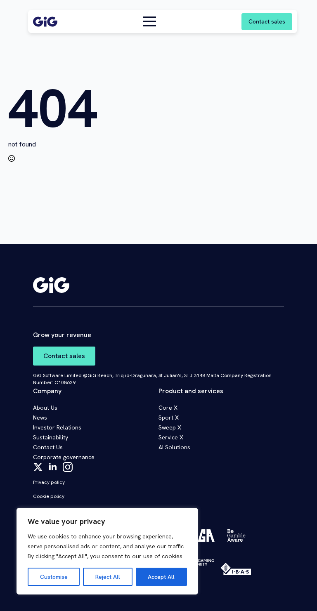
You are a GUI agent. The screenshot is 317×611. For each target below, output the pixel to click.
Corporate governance (64, 457)
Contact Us (48, 447)
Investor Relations (57, 427)
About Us (45, 407)
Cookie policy (48, 496)
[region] (107, 551)
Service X (170, 437)
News (40, 417)
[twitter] (38, 467)
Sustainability (50, 437)
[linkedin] (53, 467)
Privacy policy (49, 482)
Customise (54, 576)
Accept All (161, 576)
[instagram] (68, 467)
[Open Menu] (149, 21)
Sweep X (169, 427)
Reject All (107, 576)
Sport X (168, 417)
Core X (167, 407)
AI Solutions (174, 447)
